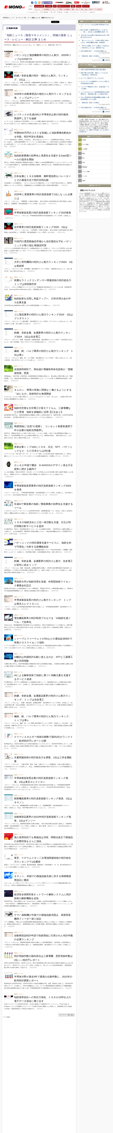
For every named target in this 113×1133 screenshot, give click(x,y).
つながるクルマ (32, 12)
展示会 (60, 12)
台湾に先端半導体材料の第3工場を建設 (93, 69)
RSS (39, 2)
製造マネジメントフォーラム (22, 45)
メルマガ (83, 12)
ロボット (54, 9)
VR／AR (52, 12)
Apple (83, 180)
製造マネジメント (63, 6)
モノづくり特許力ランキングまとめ (92, 78)
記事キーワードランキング (94, 136)
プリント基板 (86, 171)
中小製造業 (98, 9)
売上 (83, 158)
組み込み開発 (39, 6)
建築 (83, 153)
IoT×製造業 (44, 12)
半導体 (84, 140)
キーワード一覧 (21, 18)
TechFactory (106, 2)
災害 (83, 162)
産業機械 (67, 9)
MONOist (59, 2)
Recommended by (97, 60)
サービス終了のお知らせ (94, 116)
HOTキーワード (94, 185)
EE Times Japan (68, 2)
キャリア (86, 6)
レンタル (84, 176)
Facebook (32, 2)
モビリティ (38, 9)
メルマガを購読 (47, 2)
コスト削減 (85, 144)
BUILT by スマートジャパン (95, 2)
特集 (66, 12)
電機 (60, 9)
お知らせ (92, 12)
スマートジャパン (85, 2)
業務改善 (84, 167)
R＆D (78, 6)
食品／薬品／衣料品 (87, 9)
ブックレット (74, 12)
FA (55, 6)
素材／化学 (75, 9)
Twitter (36, 2)
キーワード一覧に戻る (66, 1015)
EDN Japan (76, 2)
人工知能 (84, 149)
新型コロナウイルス (87, 190)
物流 (73, 6)
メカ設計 (48, 6)
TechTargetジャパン (98, 21)
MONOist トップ (8, 18)
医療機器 (46, 9)
